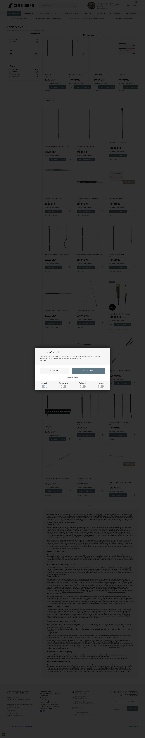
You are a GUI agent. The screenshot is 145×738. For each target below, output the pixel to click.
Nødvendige (44, 383)
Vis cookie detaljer (72, 377)
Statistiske (101, 383)
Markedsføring (63, 383)
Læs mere (43, 360)
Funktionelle (83, 383)
